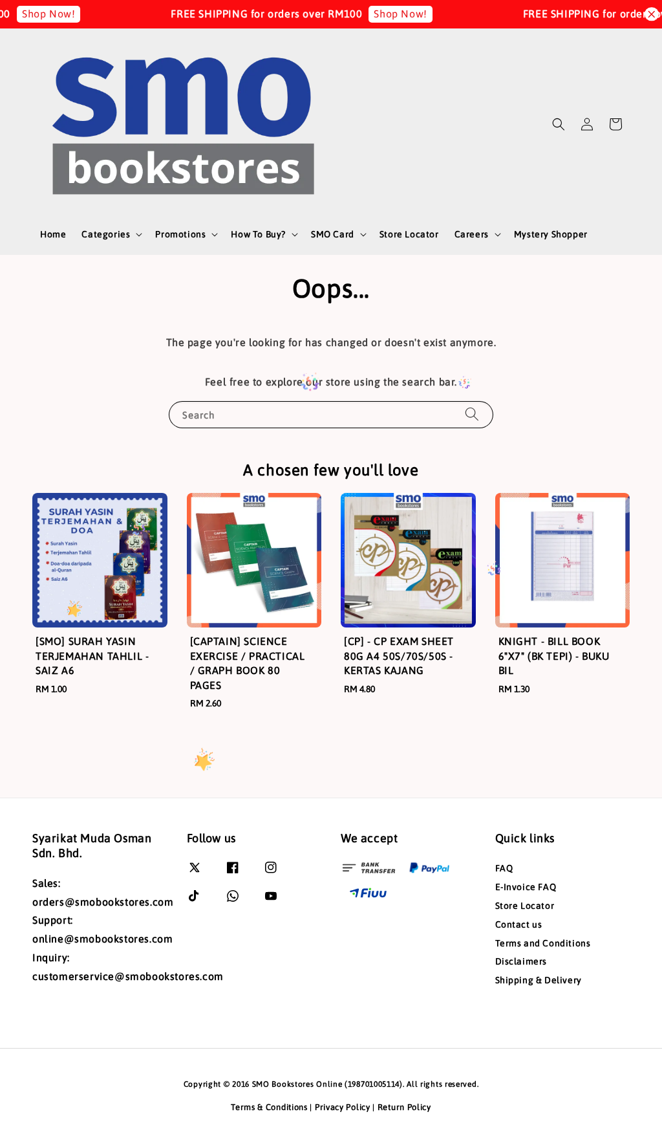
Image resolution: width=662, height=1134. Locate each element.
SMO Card (332, 234)
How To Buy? (258, 234)
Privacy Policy (342, 1107)
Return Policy (404, 1107)
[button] (558, 124)
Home (53, 234)
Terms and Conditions (543, 943)
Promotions (180, 234)
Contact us (518, 924)
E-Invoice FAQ (526, 887)
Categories (105, 234)
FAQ (504, 868)
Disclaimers (521, 961)
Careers (471, 234)
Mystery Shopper (551, 234)
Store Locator (409, 234)
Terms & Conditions (269, 1107)
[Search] (472, 414)
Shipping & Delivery (538, 980)
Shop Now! (38, 13)
